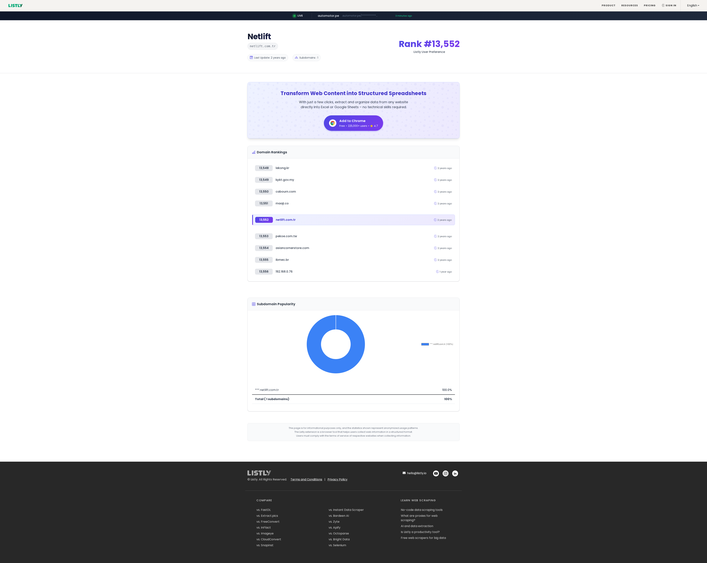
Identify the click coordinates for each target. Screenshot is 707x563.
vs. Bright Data (339, 539)
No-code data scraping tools (422, 510)
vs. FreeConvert (267, 522)
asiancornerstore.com (292, 248)
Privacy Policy (337, 479)
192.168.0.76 (284, 271)
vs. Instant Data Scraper (346, 510)
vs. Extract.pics (267, 516)
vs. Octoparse (339, 533)
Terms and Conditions (306, 479)
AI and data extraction (417, 526)
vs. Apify (334, 527)
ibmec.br (282, 260)
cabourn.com (286, 191)
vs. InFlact (263, 527)
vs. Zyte (334, 522)
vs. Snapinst (264, 545)
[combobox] (693, 5)
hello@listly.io (416, 473)
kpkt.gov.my (285, 180)
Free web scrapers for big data (423, 538)
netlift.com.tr (286, 220)
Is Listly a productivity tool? (420, 532)
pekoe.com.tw (286, 236)
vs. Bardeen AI (339, 516)
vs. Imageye (265, 533)
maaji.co (282, 203)
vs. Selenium (337, 545)
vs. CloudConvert (268, 539)
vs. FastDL (263, 510)
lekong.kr (282, 168)
